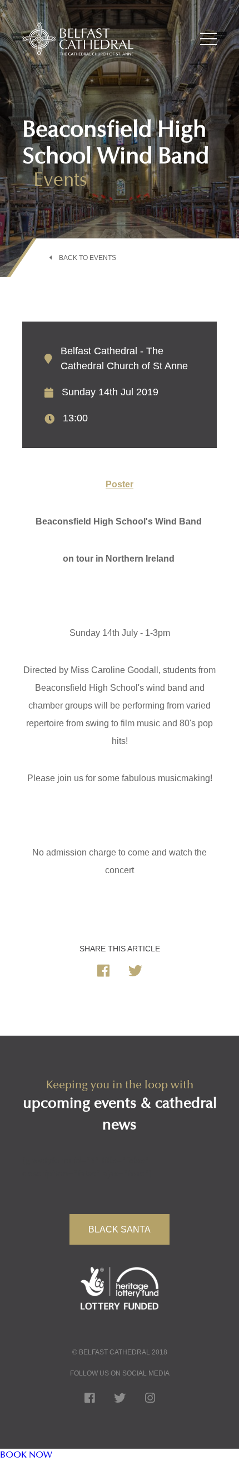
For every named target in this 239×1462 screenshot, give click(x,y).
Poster (119, 484)
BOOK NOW (26, 1455)
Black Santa (119, 1229)
